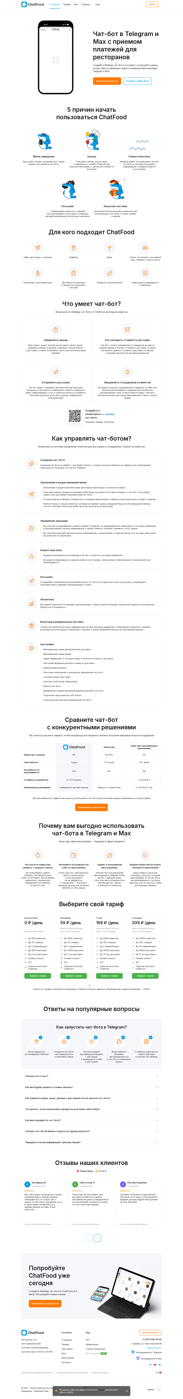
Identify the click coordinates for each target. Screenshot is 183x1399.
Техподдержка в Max (151, 1358)
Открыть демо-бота (137, 81)
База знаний (67, 1358)
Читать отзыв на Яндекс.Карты (37, 1224)
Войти (152, 4)
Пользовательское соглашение (72, 1372)
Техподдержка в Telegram (148, 1352)
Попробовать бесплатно (91, 807)
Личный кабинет (150, 1332)
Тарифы (67, 4)
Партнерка (66, 1349)
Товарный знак (40, 1391)
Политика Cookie (99, 1372)
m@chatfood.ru (154, 1348)
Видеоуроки (92, 1344)
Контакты (66, 1362)
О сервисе (55, 4)
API (87, 1340)
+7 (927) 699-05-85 (152, 1339)
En (157, 1372)
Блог (76, 4)
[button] (89, 985)
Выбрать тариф (38, 976)
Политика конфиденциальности (37, 1372)
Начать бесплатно (107, 81)
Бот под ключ (96, 1353)
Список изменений (95, 1349)
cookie (101, 1390)
